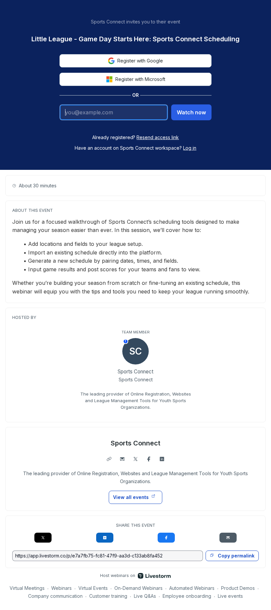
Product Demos (238, 588)
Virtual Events (93, 588)
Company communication (55, 596)
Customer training (108, 596)
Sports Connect (135, 443)
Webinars (61, 588)
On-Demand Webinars (138, 588)
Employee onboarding (187, 596)
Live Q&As (145, 596)
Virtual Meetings (27, 588)
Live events (230, 596)
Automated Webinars (191, 588)
